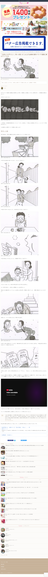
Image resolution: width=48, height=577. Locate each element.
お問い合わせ (3, 569)
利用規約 (2, 566)
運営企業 (2, 564)
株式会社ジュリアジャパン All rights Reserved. (6, 572)
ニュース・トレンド (10, 51)
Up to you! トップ (3, 51)
